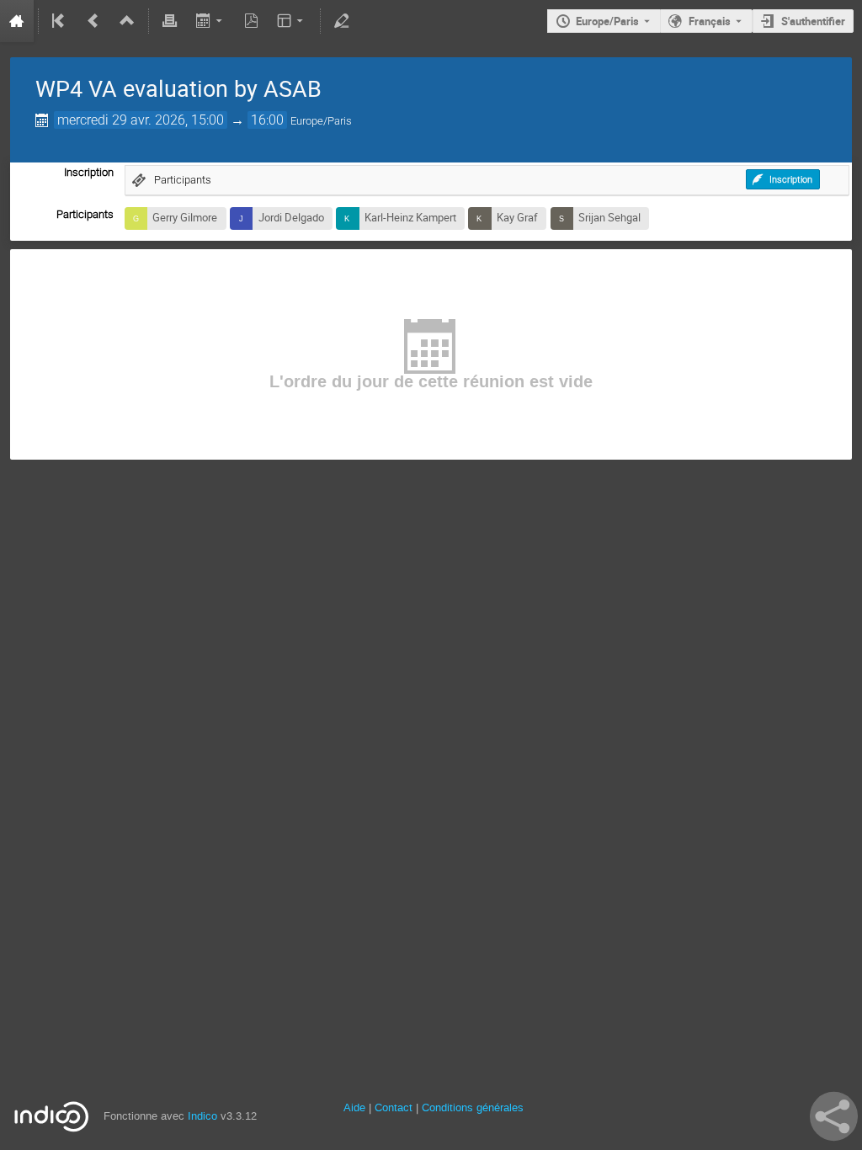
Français (710, 21)
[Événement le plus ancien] (60, 21)
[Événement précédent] (93, 21)
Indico (202, 1116)
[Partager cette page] (834, 1116)
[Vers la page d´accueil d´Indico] (17, 21)
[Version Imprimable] (170, 21)
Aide (354, 1107)
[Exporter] (210, 21)
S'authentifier (813, 21)
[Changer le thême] (292, 21)
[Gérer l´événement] (342, 21)
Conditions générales (473, 1107)
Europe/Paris (607, 21)
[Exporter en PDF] (251, 21)
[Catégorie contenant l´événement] (127, 21)
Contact (393, 1107)
